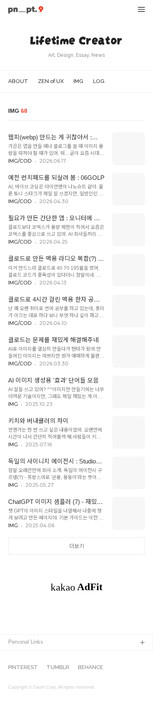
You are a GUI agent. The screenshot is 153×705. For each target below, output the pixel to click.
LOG (98, 81)
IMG (78, 81)
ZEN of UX (51, 81)
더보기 (76, 546)
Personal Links (25, 642)
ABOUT (18, 81)
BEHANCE (90, 667)
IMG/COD (20, 161)
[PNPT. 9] (25, 10)
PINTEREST (23, 667)
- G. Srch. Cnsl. (27, 656)
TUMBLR (58, 667)
